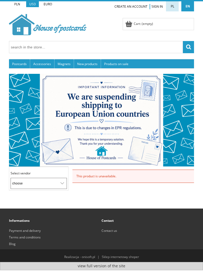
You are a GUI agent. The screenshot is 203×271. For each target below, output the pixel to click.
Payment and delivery (25, 230)
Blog (12, 244)
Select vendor (21, 173)
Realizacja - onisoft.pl (79, 257)
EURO (48, 4)
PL (172, 6)
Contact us (109, 230)
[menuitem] (19, 63)
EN (188, 6)
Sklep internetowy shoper (120, 257)
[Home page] (47, 23)
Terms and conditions (25, 237)
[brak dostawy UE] (101, 120)
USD (32, 4)
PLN (17, 4)
